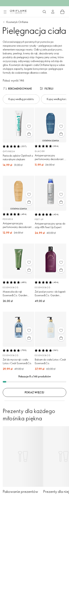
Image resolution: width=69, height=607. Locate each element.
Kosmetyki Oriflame (17, 22)
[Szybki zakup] (29, 134)
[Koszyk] (62, 12)
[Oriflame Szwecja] (18, 11)
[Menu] (5, 12)
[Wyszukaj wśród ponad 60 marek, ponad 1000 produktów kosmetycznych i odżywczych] (44, 12)
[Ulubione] (29, 126)
